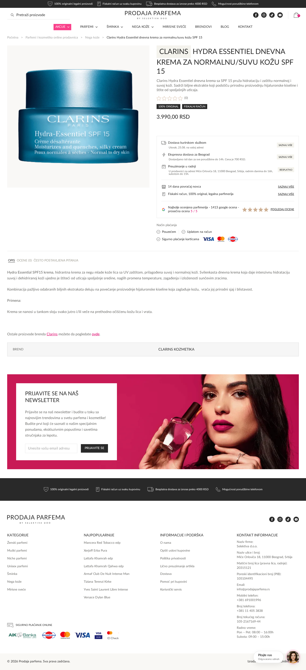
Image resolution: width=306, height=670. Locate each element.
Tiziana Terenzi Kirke (97, 581)
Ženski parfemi (17, 542)
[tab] (11, 260)
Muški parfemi (17, 550)
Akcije (60, 26)
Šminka (113, 26)
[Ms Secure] (113, 635)
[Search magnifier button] (12, 15)
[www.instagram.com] (264, 15)
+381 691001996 (249, 600)
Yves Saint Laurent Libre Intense (106, 589)
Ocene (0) (24, 260)
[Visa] (82, 635)
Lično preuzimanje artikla (177, 566)
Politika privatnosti (173, 558)
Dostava (166, 574)
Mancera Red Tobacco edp (102, 542)
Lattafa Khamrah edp (98, 558)
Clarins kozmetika (176, 349)
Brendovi (203, 26)
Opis (11, 260)
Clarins (52, 334)
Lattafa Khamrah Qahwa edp (104, 566)
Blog (225, 26)
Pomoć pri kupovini (173, 581)
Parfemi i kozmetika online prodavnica (52, 37)
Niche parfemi (17, 558)
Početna (12, 37)
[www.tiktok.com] (272, 15)
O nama (165, 542)
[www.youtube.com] (280, 15)
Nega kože (141, 26)
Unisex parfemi (17, 566)
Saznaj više (285, 145)
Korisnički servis (171, 589)
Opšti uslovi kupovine (175, 550)
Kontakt (245, 26)
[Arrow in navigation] (67, 27)
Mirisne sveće (174, 26)
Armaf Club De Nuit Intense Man (106, 574)
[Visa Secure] (99, 635)
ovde (95, 334)
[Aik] (22, 635)
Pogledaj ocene (282, 209)
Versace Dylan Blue (97, 597)
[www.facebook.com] (256, 15)
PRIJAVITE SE (94, 448)
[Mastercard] (65, 635)
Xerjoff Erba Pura (95, 550)
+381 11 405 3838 (250, 610)
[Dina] (49, 635)
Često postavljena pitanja (56, 260)
